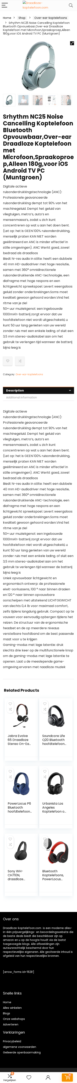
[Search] (71, 5)
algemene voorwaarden (19, 1047)
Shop (22, 18)
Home (7, 18)
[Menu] (4, 5)
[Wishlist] (28, 1077)
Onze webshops (14, 1019)
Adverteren (10, 1024)
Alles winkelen (12, 1008)
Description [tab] (15, 390)
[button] (72, 43)
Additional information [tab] (21, 397)
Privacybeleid (12, 1041)
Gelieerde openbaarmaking (22, 1052)
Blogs (6, 1013)
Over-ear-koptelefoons (50, 18)
